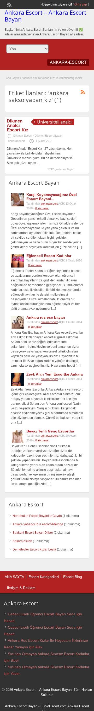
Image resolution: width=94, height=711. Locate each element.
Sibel (14, 660)
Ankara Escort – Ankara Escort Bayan (45, 15)
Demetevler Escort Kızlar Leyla (34, 549)
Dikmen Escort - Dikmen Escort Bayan (37, 135)
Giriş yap (80, 4)
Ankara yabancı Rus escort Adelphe (38, 524)
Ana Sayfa (12, 77)
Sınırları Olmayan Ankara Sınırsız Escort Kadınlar (48, 654)
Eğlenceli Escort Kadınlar (48, 256)
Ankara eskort (22, 541)
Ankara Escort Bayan (21, 706)
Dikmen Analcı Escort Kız (17, 125)
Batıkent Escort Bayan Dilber (33, 532)
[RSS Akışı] (9, 4)
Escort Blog (72, 577)
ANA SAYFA (14, 577)
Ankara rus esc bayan (45, 317)
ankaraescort (16, 140)
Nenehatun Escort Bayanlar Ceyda (37, 516)
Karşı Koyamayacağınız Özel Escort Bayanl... (51, 197)
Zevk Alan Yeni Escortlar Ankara (54, 374)
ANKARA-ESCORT (68, 62)
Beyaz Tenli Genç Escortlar (50, 431)
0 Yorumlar (42, 208)
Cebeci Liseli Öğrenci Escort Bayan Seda (41, 614)
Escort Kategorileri (43, 577)
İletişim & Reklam (21, 588)
